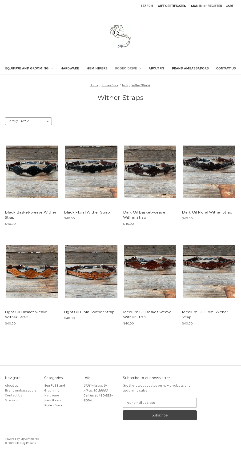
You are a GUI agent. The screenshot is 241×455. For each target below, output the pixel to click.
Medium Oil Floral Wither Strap (205, 315)
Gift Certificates (172, 6)
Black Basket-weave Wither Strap (30, 215)
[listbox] (36, 121)
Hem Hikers (97, 68)
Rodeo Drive (126, 68)
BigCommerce (29, 438)
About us (156, 68)
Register (215, 6)
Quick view (31, 163)
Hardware (69, 68)
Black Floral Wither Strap (87, 212)
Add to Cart (32, 180)
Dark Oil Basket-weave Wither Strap (144, 215)
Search (147, 6)
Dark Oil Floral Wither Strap (207, 212)
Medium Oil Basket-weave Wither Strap (147, 315)
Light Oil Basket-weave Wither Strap (26, 315)
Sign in (196, 6)
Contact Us (226, 68)
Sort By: (13, 121)
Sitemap (11, 400)
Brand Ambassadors (190, 68)
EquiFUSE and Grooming (26, 68)
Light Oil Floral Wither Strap (89, 312)
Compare (30, 172)
